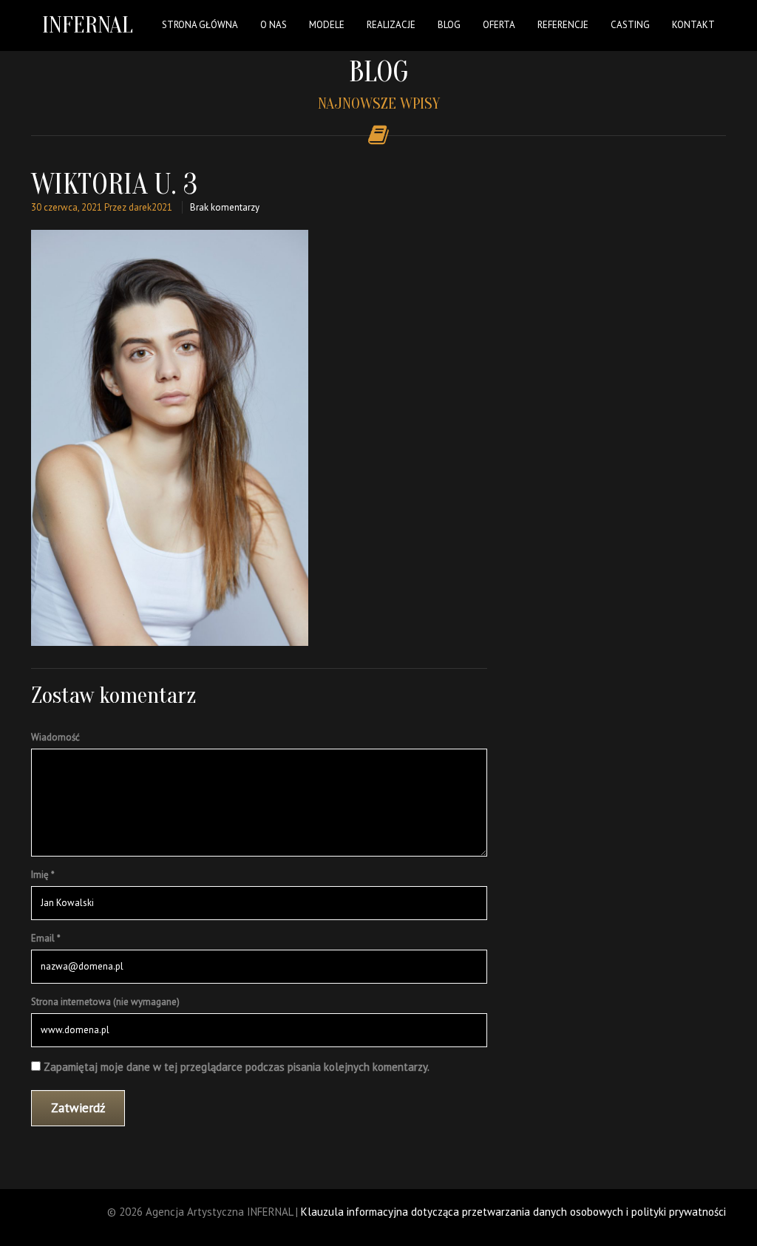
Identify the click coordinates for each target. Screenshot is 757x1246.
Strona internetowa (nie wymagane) (105, 1001)
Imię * (43, 874)
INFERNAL (87, 24)
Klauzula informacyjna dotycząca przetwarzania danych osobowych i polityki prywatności (513, 1212)
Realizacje (391, 24)
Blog (449, 24)
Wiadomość (55, 737)
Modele (326, 24)
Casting (630, 24)
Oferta (499, 24)
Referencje (562, 24)
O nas (273, 24)
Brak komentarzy (224, 207)
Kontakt (693, 24)
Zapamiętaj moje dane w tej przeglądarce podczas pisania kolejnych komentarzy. (237, 1067)
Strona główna (200, 24)
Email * (46, 938)
